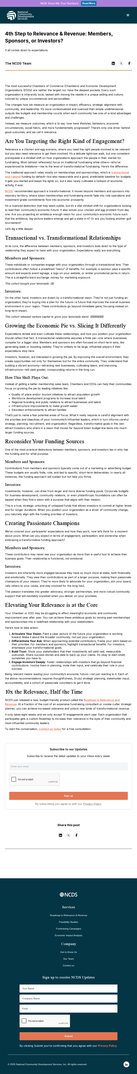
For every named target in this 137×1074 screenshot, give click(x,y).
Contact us (68, 965)
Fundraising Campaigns (68, 928)
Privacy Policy (92, 804)
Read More (88, 3)
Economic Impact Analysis (68, 935)
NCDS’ (9, 191)
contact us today (50, 729)
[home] (16, 15)
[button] (128, 15)
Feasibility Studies (68, 922)
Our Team (68, 958)
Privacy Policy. (107, 1045)
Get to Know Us (68, 952)
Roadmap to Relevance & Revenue (68, 915)
